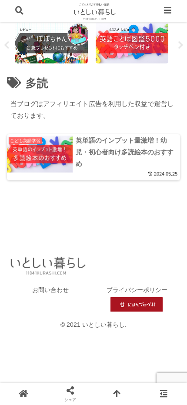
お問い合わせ (50, 289)
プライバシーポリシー (137, 289)
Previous (6, 45)
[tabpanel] (53, 43)
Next (180, 45)
